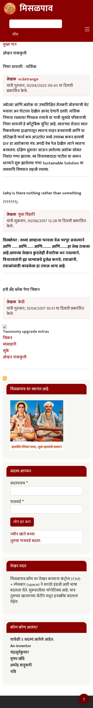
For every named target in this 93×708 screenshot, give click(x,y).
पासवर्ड (15, 502)
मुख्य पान (9, 44)
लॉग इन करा (22, 522)
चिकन (7, 338)
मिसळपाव (36, 8)
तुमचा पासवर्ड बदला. (25, 540)
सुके (6, 350)
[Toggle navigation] (87, 29)
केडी (21, 302)
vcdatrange (28, 79)
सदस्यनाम (17, 483)
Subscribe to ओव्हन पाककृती (5, 378)
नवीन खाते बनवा (22, 534)
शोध (15, 34)
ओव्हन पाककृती (14, 357)
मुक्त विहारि (26, 214)
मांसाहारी (9, 344)
